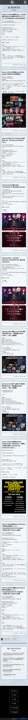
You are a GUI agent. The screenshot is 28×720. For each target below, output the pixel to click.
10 (14, 639)
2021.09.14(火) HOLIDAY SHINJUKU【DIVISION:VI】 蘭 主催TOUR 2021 (13, 260)
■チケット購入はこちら (7, 155)
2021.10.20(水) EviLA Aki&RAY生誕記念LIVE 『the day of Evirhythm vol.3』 (13, 140)
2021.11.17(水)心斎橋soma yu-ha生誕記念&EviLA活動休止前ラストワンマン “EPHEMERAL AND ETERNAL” (14, 16)
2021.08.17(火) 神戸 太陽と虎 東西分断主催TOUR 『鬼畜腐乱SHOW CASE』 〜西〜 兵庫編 (13, 386)
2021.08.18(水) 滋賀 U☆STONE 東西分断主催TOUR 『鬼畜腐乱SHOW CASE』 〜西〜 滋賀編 (13, 333)
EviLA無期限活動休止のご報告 (9, 674)
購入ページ (5, 546)
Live (24, 64)
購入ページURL (6, 42)
